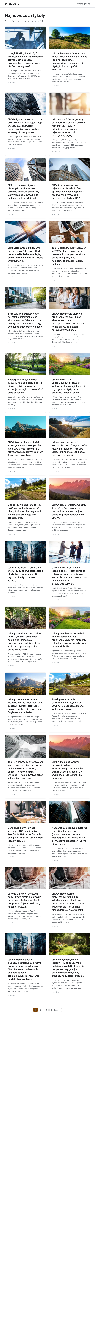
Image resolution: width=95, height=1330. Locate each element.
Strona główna (83, 4)
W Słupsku (12, 3)
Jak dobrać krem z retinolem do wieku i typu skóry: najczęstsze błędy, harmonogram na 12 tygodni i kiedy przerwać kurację (25, 574)
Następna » (55, 1010)
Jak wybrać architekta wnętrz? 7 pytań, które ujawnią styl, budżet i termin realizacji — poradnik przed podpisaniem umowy (69, 511)
